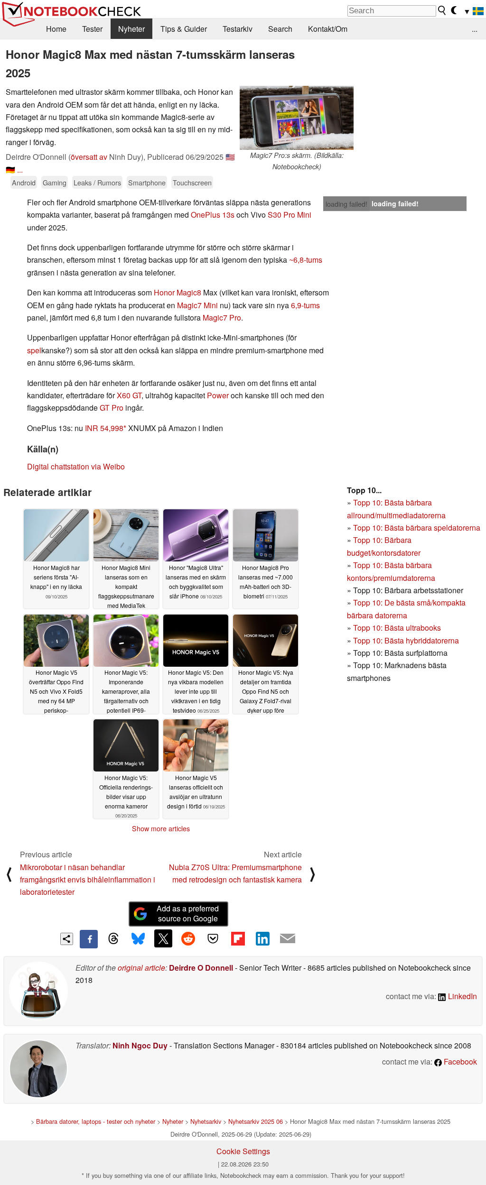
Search (280, 28)
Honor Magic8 (177, 292)
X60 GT (129, 395)
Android (24, 182)
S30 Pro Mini (289, 214)
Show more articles (161, 828)
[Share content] (66, 939)
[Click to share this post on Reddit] (188, 938)
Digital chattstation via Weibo (76, 466)
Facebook (459, 1061)
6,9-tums (305, 305)
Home (56, 28)
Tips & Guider (183, 28)
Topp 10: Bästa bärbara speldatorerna (416, 527)
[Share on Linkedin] (262, 938)
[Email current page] (288, 939)
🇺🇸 (230, 156)
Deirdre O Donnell (201, 967)
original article (141, 967)
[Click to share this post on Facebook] (89, 939)
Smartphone (147, 182)
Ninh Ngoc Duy (140, 1045)
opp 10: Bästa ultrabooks (399, 627)
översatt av (89, 156)
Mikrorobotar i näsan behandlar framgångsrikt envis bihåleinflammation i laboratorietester (87, 880)
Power (218, 395)
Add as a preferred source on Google (188, 913)
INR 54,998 (104, 428)
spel (34, 350)
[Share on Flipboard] (238, 938)
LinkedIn (461, 996)
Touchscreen (192, 182)
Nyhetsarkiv (205, 1121)
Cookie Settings (243, 1151)
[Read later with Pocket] (213, 938)
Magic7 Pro (222, 317)
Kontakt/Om (327, 28)
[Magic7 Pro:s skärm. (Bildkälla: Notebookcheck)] (297, 118)
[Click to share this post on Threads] (113, 939)
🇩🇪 (10, 169)
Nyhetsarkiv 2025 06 (255, 1121)
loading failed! (346, 204)
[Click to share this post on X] (163, 938)
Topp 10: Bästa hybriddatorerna (406, 640)
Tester (92, 28)
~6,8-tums (305, 259)
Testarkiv (237, 28)
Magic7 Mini (197, 305)
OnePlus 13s (212, 214)
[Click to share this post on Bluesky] (138, 939)
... (474, 28)
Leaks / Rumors (97, 182)
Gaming (54, 182)
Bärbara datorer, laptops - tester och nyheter (95, 1121)
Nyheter (131, 28)
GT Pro (111, 407)
